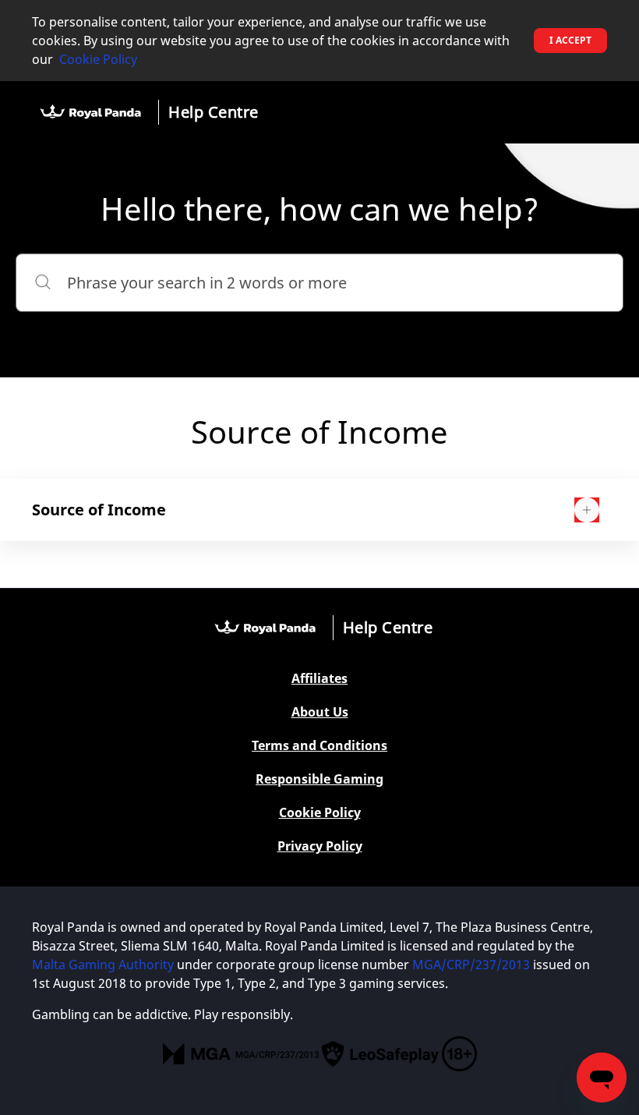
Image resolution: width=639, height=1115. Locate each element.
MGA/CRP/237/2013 (471, 964)
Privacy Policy (319, 846)
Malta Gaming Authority (103, 964)
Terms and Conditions (319, 745)
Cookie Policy (98, 59)
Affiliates (319, 678)
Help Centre (213, 111)
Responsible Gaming (319, 779)
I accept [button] (570, 40)
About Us (319, 712)
